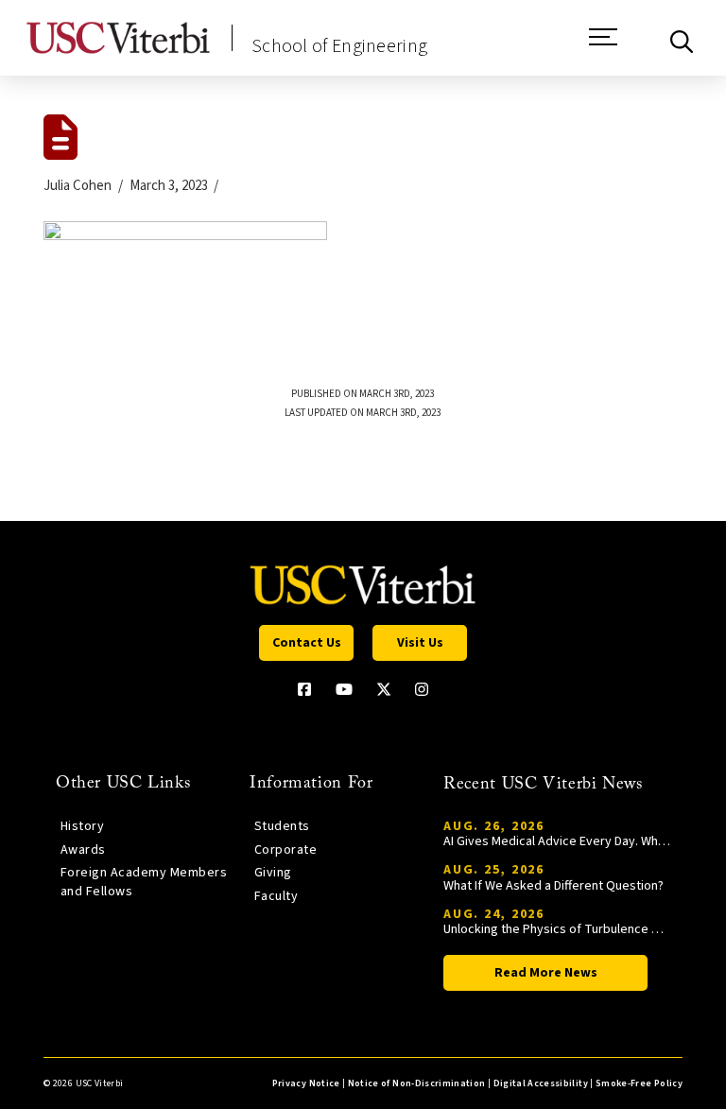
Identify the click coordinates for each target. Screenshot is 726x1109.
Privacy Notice (306, 1083)
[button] (603, 46)
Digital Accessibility (540, 1083)
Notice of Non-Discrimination (417, 1083)
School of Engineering (339, 46)
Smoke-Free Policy (639, 1083)
